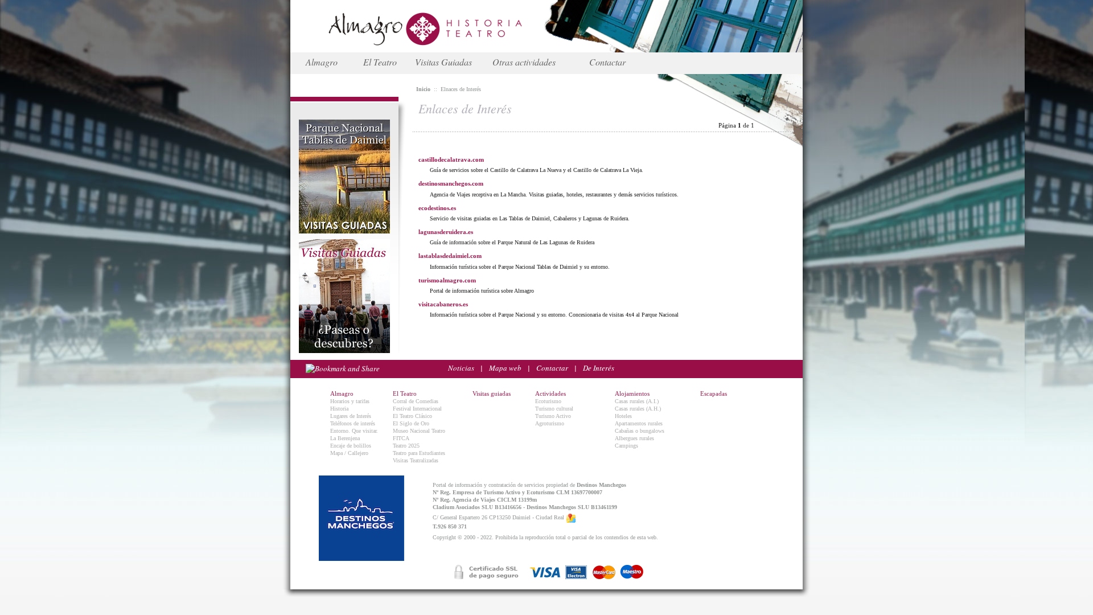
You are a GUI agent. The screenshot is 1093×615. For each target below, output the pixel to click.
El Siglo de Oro (411, 423)
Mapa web (505, 368)
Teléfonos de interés (352, 423)
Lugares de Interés (350, 416)
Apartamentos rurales (639, 423)
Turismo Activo (553, 416)
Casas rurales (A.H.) (638, 408)
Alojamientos (632, 393)
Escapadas (713, 393)
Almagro (322, 62)
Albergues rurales (634, 438)
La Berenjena (345, 438)
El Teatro (380, 62)
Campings (626, 445)
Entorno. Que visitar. (354, 431)
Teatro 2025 (406, 445)
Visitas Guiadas (443, 62)
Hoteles (623, 416)
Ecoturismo (548, 401)
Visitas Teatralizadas (415, 460)
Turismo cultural (554, 408)
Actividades (550, 393)
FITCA (401, 438)
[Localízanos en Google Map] (571, 518)
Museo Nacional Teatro (419, 431)
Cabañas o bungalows (639, 431)
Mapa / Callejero (349, 453)
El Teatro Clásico (412, 416)
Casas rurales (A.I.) (637, 401)
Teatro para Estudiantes (419, 453)
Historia (339, 408)
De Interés (598, 368)
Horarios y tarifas (349, 401)
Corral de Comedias (415, 401)
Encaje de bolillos (350, 445)
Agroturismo (549, 423)
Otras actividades (524, 62)
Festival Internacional (417, 408)
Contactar (607, 62)
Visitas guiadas (491, 393)
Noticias (461, 368)
